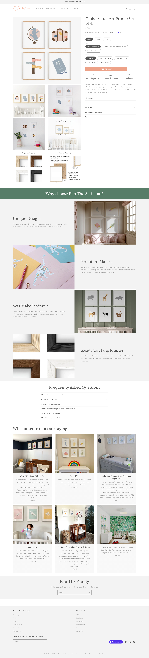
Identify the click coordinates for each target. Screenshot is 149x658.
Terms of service (93, 654)
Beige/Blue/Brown (93, 51)
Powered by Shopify (63, 654)
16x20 (107, 39)
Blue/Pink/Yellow (93, 47)
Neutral (106, 47)
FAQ (77, 615)
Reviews (15, 618)
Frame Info (79, 621)
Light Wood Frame (105, 58)
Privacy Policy (17, 628)
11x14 (98, 39)
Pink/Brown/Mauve (119, 47)
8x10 (89, 39)
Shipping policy (103, 654)
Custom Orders (17, 624)
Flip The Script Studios (52, 654)
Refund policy (74, 654)
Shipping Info (80, 624)
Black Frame (105, 62)
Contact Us (79, 631)
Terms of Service (18, 631)
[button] (52, 9)
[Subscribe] (89, 592)
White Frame (91, 62)
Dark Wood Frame (122, 58)
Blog (14, 621)
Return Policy (80, 628)
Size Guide (79, 618)
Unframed (90, 58)
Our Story (16, 615)
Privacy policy (83, 654)
